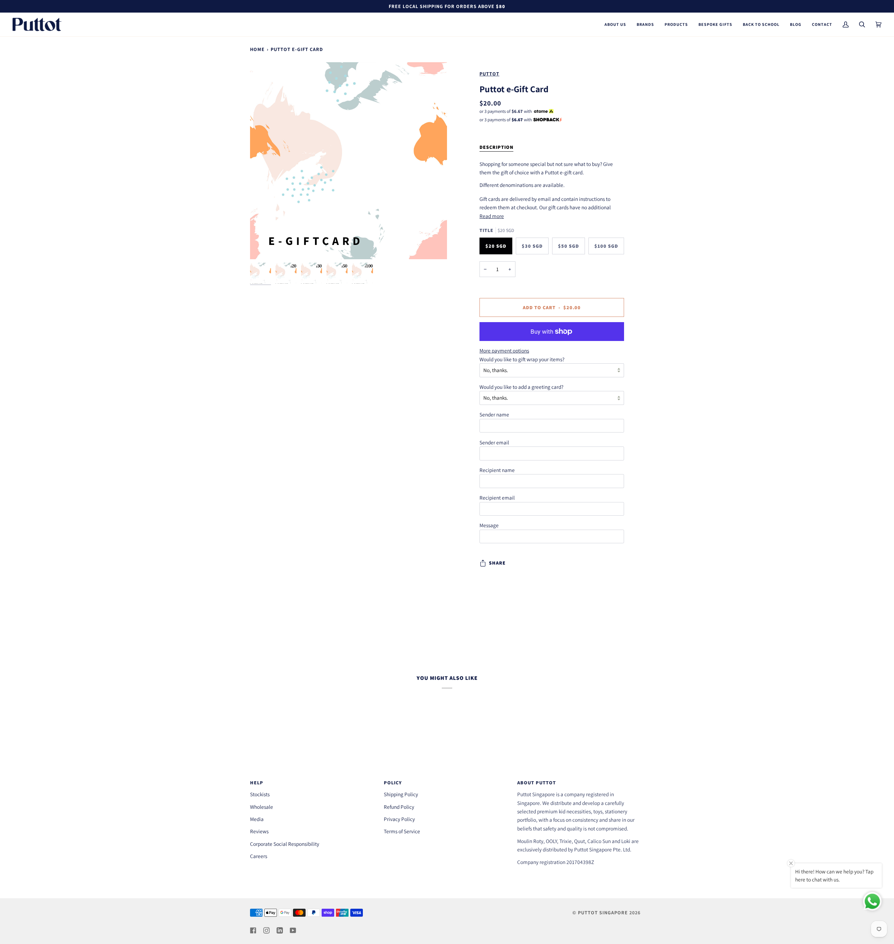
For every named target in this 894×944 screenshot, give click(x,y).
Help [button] (256, 782)
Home (257, 49)
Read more (491, 215)
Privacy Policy (399, 818)
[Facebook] (253, 930)
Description (496, 147)
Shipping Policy (401, 794)
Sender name (494, 414)
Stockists (260, 794)
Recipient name (497, 469)
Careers (258, 855)
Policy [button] (393, 782)
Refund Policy (399, 806)
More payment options (504, 350)
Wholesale (261, 806)
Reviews (259, 831)
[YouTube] (293, 930)
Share (497, 563)
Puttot (489, 74)
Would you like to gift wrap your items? (521, 359)
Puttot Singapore (603, 912)
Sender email (494, 442)
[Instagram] (266, 930)
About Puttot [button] (536, 782)
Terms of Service (402, 831)
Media (257, 818)
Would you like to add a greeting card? (521, 386)
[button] (615, 24)
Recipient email (497, 497)
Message (489, 525)
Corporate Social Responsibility (284, 843)
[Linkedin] (280, 930)
